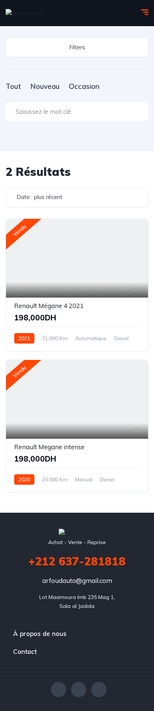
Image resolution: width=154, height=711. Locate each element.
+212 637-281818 (77, 561)
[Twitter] (78, 689)
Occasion (84, 86)
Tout (13, 86)
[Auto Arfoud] (24, 13)
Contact (25, 651)
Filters (77, 47)
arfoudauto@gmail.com (77, 580)
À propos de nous (40, 633)
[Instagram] (99, 689)
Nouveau (44, 86)
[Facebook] (58, 689)
